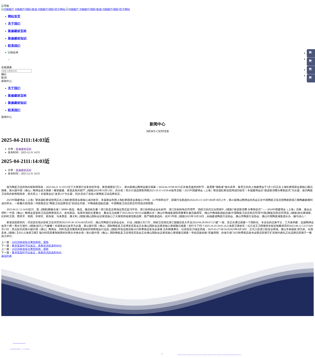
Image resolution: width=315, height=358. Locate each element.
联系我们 (14, 45)
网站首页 (14, 16)
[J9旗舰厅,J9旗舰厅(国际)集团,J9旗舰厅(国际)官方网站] (65, 9)
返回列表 (6, 256)
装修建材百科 (17, 31)
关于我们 (14, 23)
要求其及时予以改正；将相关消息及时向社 (37, 245)
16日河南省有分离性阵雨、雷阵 (30, 242)
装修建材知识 (17, 38)
